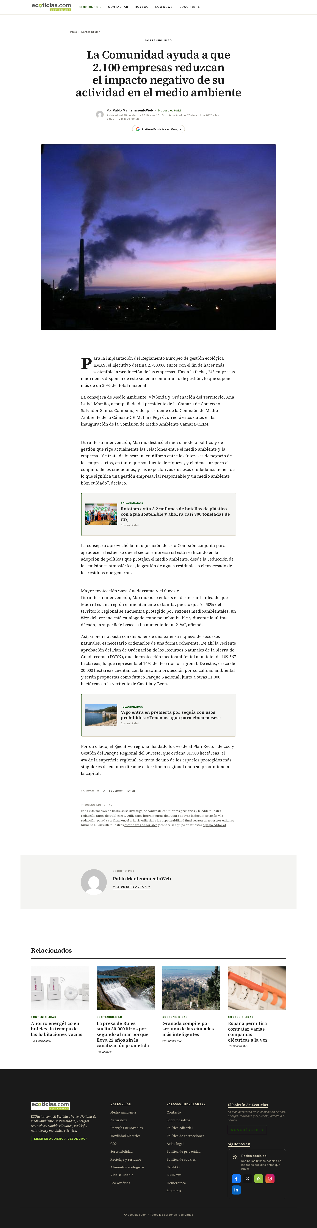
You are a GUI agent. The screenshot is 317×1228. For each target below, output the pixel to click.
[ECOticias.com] (51, 7)
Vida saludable (121, 1175)
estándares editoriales (140, 825)
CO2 (113, 1143)
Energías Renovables (126, 1128)
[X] (247, 1178)
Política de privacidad (184, 1151)
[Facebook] (236, 1178)
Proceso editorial (169, 110)
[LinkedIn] (236, 1190)
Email (131, 790)
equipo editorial (214, 825)
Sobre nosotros (178, 1120)
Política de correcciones (185, 1136)
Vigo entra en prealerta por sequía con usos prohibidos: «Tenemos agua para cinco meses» (171, 715)
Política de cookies (181, 1159)
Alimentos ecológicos (127, 1167)
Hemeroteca (176, 1183)
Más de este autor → (132, 886)
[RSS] (258, 1178)
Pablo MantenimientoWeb (133, 110)
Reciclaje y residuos (125, 1159)
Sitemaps (174, 1190)
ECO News (164, 6)
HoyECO (142, 6)
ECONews (174, 1175)
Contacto (174, 1112)
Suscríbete (189, 6)
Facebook (116, 790)
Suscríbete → (247, 1129)
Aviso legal (175, 1143)
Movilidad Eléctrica (125, 1136)
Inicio (73, 31)
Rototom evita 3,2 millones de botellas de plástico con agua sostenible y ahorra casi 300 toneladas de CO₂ (175, 514)
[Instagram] (270, 1178)
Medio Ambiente (123, 1112)
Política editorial (180, 1128)
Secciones (88, 7)
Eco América (120, 1183)
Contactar (118, 6)
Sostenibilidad (90, 31)
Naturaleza (118, 1120)
